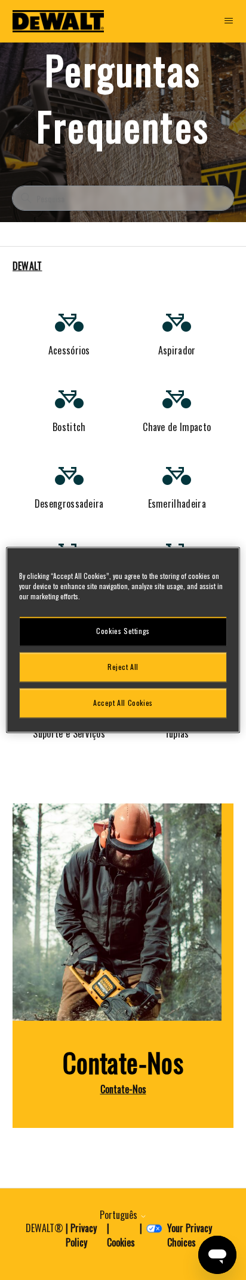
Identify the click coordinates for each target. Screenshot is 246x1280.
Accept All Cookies (123, 702)
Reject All (123, 667)
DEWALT (27, 266)
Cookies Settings (123, 631)
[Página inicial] (58, 21)
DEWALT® (44, 1228)
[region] (122, 640)
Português (120, 1214)
